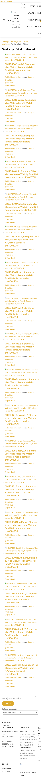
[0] (4, 20)
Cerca (8, 704)
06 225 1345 (9, 747)
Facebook (7, 772)
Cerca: (4, 698)
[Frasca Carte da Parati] (16, 18)
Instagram (7, 768)
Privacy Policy (25, 773)
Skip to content (6, 1)
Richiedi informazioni (13, 77)
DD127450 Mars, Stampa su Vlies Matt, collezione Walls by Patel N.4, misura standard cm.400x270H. (21, 207)
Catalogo (31, 13)
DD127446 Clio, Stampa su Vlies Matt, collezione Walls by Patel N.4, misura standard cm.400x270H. (21, 174)
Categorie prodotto (9, 709)
